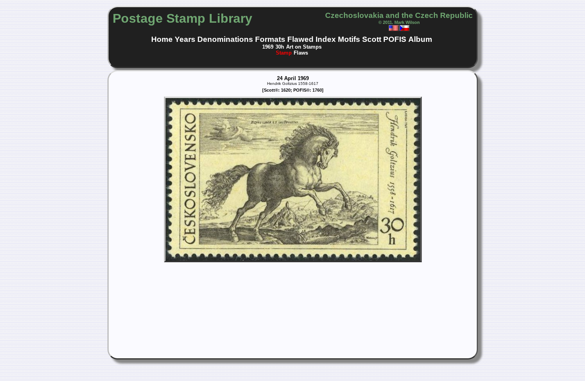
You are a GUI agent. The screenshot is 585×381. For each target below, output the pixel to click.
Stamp (284, 53)
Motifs (349, 39)
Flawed (300, 39)
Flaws (301, 53)
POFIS (394, 39)
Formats (270, 39)
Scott (371, 39)
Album (420, 39)
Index (326, 39)
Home (162, 39)
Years (185, 39)
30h (279, 47)
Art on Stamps (304, 47)
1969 (267, 47)
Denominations (225, 39)
